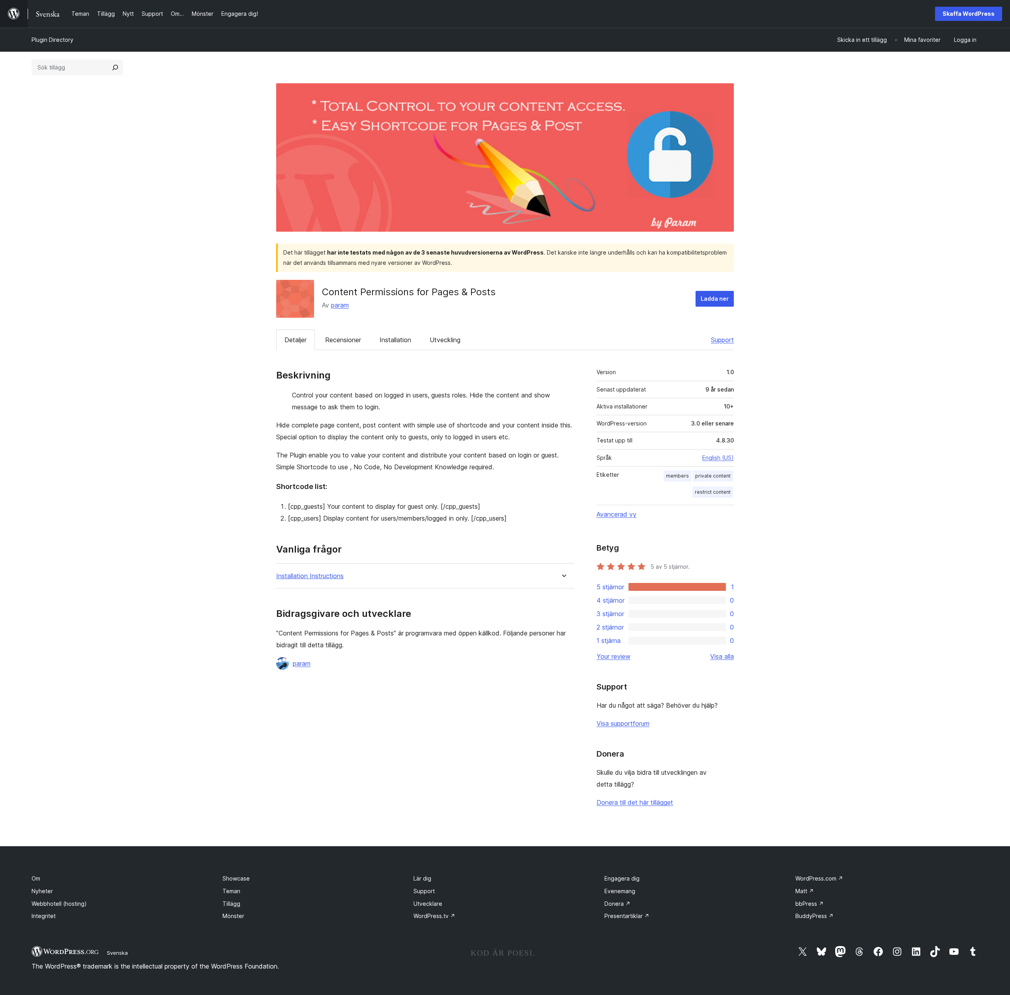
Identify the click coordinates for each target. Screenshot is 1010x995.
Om (36, 878)
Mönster (233, 916)
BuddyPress (814, 916)
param (340, 305)
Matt (804, 891)
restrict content (713, 492)
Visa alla (722, 656)
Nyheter (42, 891)
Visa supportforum (623, 723)
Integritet (44, 916)
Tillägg (231, 903)
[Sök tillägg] (115, 67)
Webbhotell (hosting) (59, 903)
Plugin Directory (52, 39)
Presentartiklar (626, 916)
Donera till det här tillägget (635, 802)
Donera (617, 903)
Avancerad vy (616, 514)
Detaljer (295, 340)
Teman (231, 891)
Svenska (117, 953)
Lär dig (422, 878)
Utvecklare (427, 903)
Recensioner (343, 340)
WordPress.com (819, 878)
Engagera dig (622, 878)
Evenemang (619, 891)
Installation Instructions (310, 576)
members (677, 476)
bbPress (809, 903)
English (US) (718, 457)
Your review (613, 656)
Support (722, 340)
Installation (395, 340)
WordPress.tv (434, 916)
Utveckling (445, 340)
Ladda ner (715, 298)
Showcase (236, 878)
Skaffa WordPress (969, 13)
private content (713, 476)
